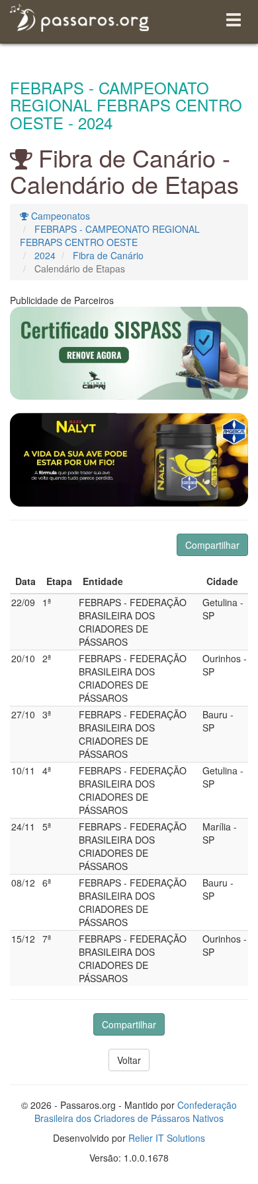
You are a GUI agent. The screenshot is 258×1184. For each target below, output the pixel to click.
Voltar (129, 1060)
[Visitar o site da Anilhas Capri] (129, 353)
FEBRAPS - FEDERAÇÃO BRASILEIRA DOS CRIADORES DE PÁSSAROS (133, 622)
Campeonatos (59, 215)
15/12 (23, 938)
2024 (45, 255)
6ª (46, 882)
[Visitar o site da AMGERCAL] (129, 460)
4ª (46, 770)
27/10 (23, 714)
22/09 (23, 602)
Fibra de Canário (108, 255)
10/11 (23, 770)
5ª (46, 826)
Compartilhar (212, 544)
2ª (46, 658)
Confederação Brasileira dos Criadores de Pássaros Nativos (135, 1111)
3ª (46, 714)
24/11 (23, 826)
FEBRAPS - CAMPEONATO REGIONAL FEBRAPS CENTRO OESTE (110, 235)
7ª (46, 938)
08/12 (23, 882)
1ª (46, 602)
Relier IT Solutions (166, 1137)
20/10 (23, 658)
